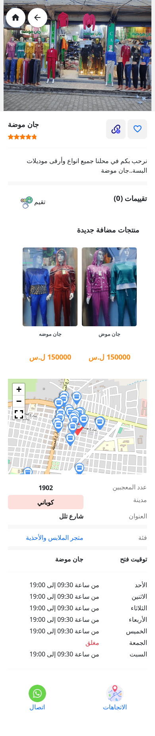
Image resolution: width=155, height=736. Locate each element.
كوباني (45, 502)
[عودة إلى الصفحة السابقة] (37, 17)
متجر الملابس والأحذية (54, 537)
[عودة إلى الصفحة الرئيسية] (15, 17)
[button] (33, 202)
